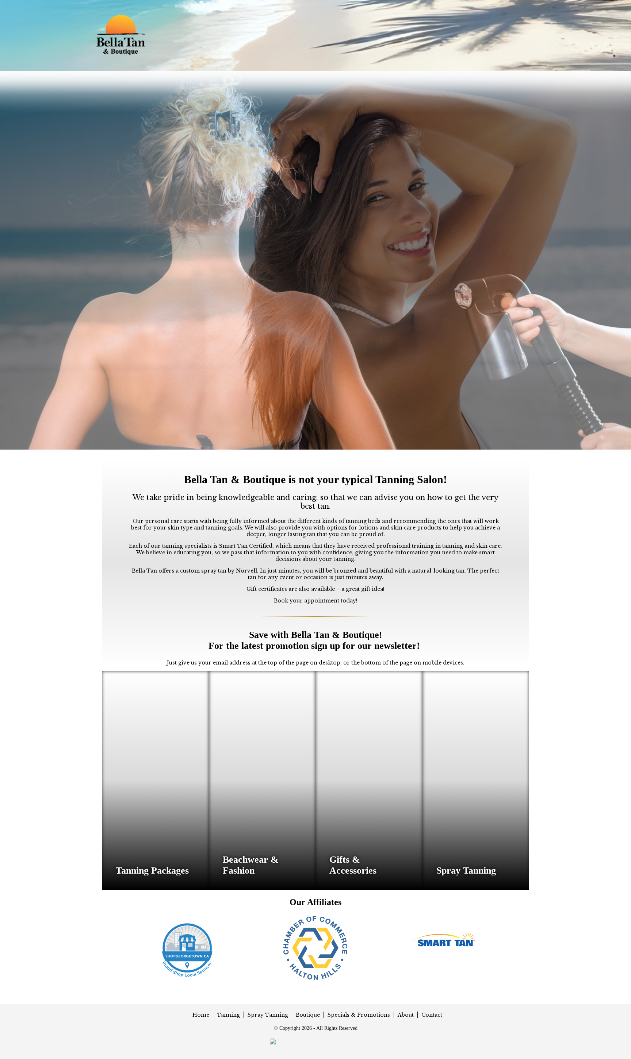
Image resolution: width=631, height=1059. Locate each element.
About (406, 1015)
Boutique (308, 1015)
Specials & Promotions (359, 1015)
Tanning (228, 1015)
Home (200, 1015)
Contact (431, 1015)
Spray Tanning (268, 1015)
